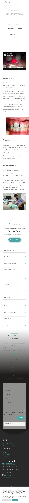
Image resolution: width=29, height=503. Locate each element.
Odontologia (6, 445)
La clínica (5, 452)
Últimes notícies (7, 454)
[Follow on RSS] (9, 461)
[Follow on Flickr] (14, 461)
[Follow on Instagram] (12, 461)
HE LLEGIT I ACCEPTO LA (14, 413)
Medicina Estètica (7, 443)
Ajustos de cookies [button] (6, 500)
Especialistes (15, 443)
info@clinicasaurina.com (8, 477)
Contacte (5, 456)
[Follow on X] (7, 461)
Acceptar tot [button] (14, 500)
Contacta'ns (14, 239)
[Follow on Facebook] (4, 461)
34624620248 (7, 475)
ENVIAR (21, 417)
